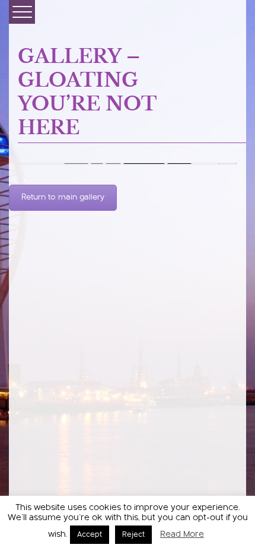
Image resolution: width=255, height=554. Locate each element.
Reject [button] (133, 535)
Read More (182, 534)
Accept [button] (89, 535)
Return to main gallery (62, 198)
